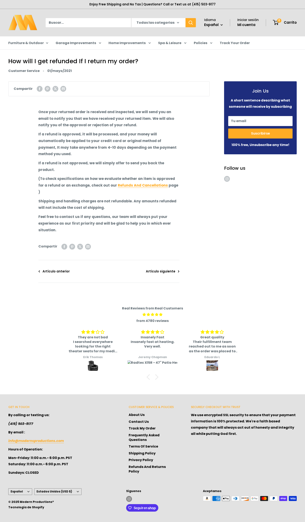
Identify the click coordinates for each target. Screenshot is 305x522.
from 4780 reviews (152, 320)
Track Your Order (235, 43)
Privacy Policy (141, 460)
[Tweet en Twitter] (55, 89)
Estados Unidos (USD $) (54, 492)
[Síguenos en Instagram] (227, 179)
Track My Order (142, 428)
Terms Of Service (143, 446)
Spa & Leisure (170, 43)
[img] (152, 315)
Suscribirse (260, 133)
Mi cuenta (246, 24)
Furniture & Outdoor (26, 43)
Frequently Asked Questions (144, 437)
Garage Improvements (76, 43)
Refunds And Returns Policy (147, 469)
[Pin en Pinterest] (47, 89)
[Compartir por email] (63, 89)
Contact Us (139, 421)
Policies (201, 43)
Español (17, 492)
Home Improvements (127, 43)
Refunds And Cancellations (143, 185)
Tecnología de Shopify (26, 507)
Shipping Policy (142, 453)
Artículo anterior (56, 271)
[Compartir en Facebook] (40, 89)
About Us (137, 414)
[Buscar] (190, 22)
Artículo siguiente (160, 271)
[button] (149, 377)
